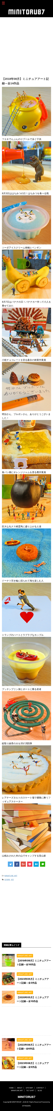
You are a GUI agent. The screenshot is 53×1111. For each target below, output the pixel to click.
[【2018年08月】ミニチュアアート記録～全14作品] (36, 864)
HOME (11, 1088)
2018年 (7, 880)
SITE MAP (29, 1088)
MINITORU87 (26, 1097)
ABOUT (19, 1088)
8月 (12, 880)
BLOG (40, 1090)
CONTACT (40, 1088)
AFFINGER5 (26, 1106)
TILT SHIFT (30, 1090)
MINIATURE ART (11, 876)
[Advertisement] (26, 46)
